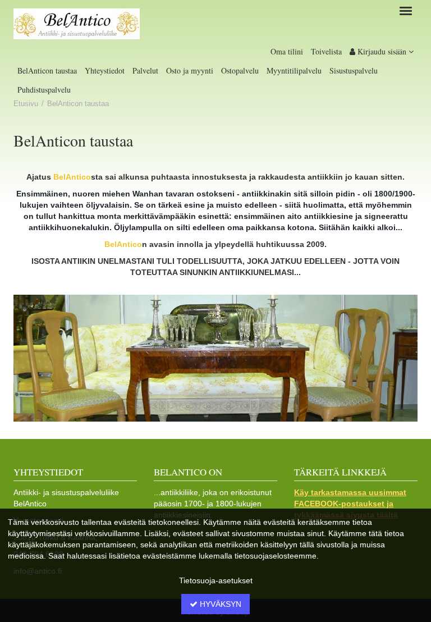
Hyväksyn (219, 604)
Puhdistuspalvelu (44, 89)
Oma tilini (286, 51)
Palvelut (145, 70)
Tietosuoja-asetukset (216, 580)
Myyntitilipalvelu (294, 70)
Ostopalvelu (240, 70)
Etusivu (25, 104)
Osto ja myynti (189, 70)
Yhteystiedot (105, 70)
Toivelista (326, 51)
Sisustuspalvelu (353, 70)
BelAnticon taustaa (47, 70)
